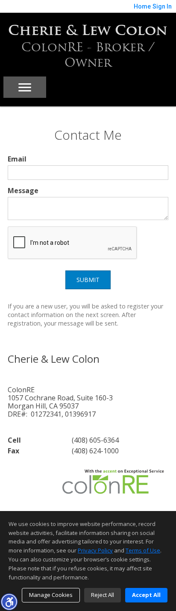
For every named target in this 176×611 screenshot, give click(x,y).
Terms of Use (143, 550)
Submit (88, 280)
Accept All (146, 595)
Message (23, 190)
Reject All (102, 595)
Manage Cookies (51, 595)
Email (17, 159)
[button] (9, 601)
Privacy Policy (95, 550)
